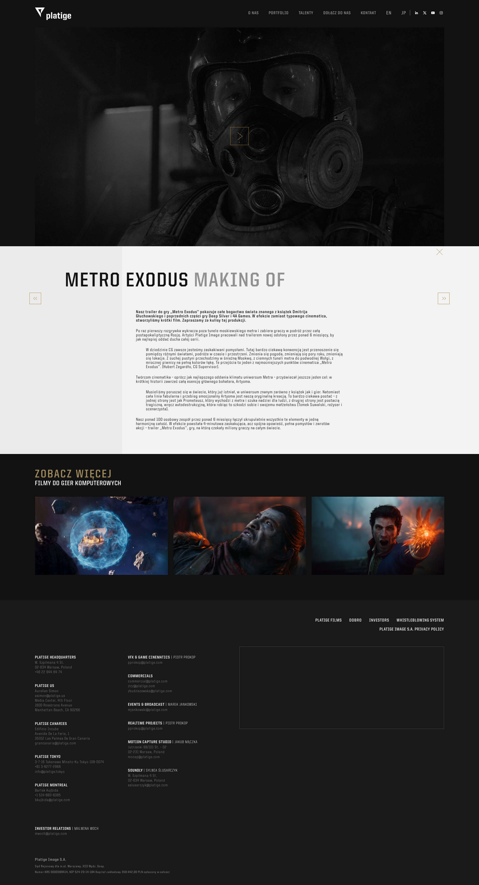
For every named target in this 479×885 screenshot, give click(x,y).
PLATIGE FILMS (328, 620)
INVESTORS (379, 620)
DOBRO (355, 620)
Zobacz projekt (102, 546)
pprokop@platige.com (145, 663)
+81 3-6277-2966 (48, 767)
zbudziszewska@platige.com (150, 691)
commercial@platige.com (148, 681)
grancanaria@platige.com (55, 743)
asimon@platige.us (50, 696)
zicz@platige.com (141, 686)
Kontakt (368, 13)
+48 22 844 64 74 (48, 672)
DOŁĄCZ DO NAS (337, 13)
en (388, 13)
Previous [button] (35, 536)
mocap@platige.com (144, 757)
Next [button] (444, 536)
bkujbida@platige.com (52, 800)
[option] (101, 536)
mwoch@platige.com (51, 834)
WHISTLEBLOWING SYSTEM (420, 620)
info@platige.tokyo (50, 772)
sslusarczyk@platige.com (148, 785)
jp (403, 13)
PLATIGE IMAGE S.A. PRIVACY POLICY (411, 629)
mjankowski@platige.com (148, 710)
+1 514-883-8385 (48, 795)
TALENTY (306, 13)
